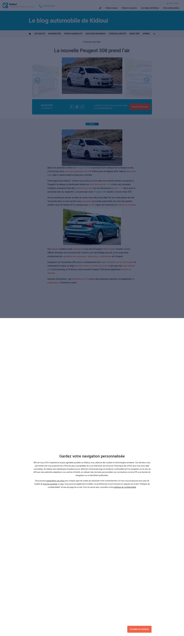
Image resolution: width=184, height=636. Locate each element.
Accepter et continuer (139, 629)
